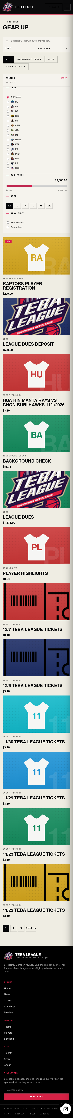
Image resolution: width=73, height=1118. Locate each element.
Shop (7, 1059)
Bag (55, 7)
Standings (9, 1006)
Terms (7, 1114)
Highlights (10, 568)
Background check (29, 59)
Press (32, 1114)
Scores (8, 1000)
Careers (45, 1114)
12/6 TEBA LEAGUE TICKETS (32, 685)
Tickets (8, 1052)
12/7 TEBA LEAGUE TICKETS (32, 629)
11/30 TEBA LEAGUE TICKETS (34, 741)
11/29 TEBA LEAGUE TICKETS (34, 797)
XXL (49, 206)
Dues (51, 59)
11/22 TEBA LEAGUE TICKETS (34, 910)
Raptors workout (14, 278)
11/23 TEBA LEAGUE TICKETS (34, 854)
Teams (7, 1026)
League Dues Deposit (28, 344)
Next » (31, 928)
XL (41, 206)
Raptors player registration (22, 285)
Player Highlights (25, 573)
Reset (64, 78)
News (7, 994)
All (8, 59)
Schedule (9, 1038)
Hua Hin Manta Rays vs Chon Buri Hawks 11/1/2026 (34, 402)
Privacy (20, 1114)
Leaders (8, 1012)
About (7, 1064)
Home (7, 988)
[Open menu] (67, 7)
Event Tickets (15, 67)
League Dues (18, 517)
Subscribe (36, 1097)
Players (8, 1032)
